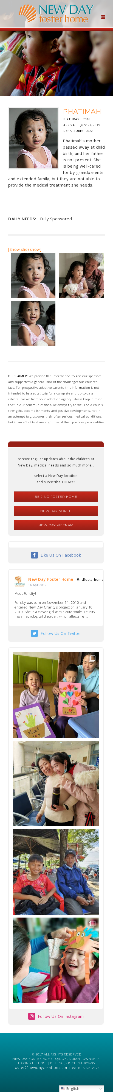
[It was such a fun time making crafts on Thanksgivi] (56, 960)
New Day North (56, 511)
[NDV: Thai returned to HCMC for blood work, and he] (56, 872)
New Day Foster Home (50, 579)
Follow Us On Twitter (61, 633)
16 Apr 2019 (37, 585)
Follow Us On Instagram (61, 1016)
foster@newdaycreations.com (41, 1067)
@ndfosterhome (90, 579)
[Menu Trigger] (103, 16)
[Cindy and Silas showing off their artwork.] (56, 695)
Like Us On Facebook (61, 555)
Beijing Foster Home (56, 496)
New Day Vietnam (56, 525)
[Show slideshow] (24, 249)
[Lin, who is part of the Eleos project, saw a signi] (56, 783)
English (72, 1088)
